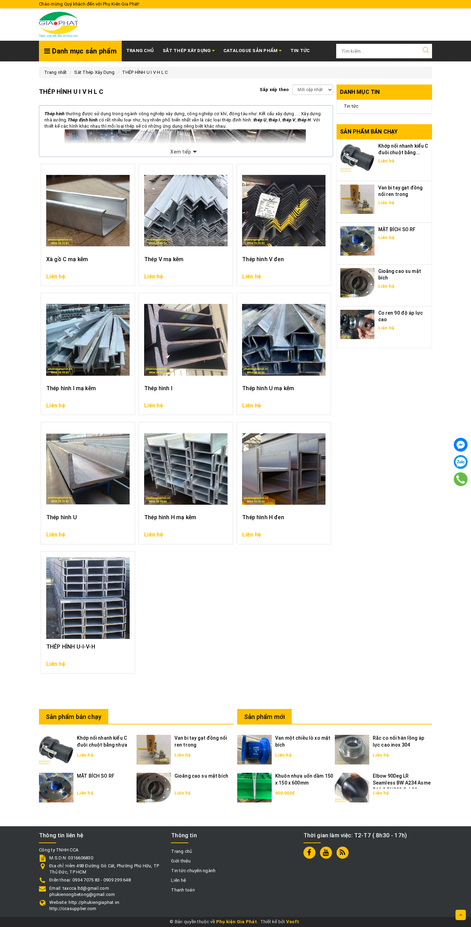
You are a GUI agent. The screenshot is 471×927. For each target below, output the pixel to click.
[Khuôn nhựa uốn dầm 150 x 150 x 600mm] (254, 787)
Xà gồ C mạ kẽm (67, 259)
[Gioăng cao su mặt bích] (357, 282)
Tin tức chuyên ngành (193, 870)
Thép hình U (61, 517)
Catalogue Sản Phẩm (251, 50)
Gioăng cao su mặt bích (201, 776)
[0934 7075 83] (461, 479)
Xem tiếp (180, 152)
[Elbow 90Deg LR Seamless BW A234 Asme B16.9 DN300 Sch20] (352, 787)
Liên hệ (178, 880)
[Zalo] (461, 462)
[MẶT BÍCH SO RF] (357, 240)
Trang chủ (140, 50)
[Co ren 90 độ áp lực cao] (357, 324)
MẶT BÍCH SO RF (397, 229)
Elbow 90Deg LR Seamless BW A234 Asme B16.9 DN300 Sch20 (402, 782)
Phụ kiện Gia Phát (236, 921)
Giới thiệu (181, 861)
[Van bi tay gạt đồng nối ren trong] (357, 198)
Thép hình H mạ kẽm (170, 517)
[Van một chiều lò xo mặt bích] (254, 749)
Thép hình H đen (263, 517)
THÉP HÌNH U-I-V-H (70, 646)
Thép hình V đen (262, 259)
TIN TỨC (300, 50)
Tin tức (351, 106)
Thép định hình (83, 119)
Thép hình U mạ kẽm (268, 388)
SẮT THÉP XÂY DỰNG (187, 50)
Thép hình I (158, 388)
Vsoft (292, 921)
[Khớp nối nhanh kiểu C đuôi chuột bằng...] (357, 157)
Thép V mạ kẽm (163, 259)
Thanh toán (183, 890)
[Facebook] (461, 445)
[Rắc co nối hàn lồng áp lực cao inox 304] (352, 749)
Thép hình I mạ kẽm (71, 388)
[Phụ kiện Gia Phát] (58, 24)
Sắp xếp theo (274, 89)
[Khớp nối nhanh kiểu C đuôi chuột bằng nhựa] (56, 749)
